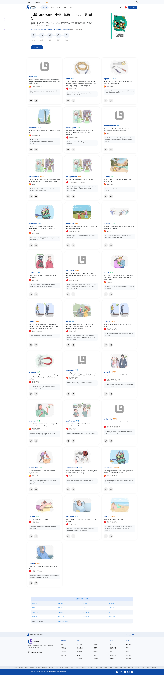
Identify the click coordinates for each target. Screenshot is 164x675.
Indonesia (77, 667)
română (148, 667)
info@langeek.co (36, 652)
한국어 (105, 667)
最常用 (79, 655)
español (21, 667)
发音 (127, 640)
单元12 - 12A (86, 617)
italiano (32, 667)
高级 (47, 2)
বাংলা (125, 667)
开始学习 (37, 47)
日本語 (96, 667)
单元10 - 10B (61, 612)
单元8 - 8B (85, 603)
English (9, 667)
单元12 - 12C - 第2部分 (63, 621)
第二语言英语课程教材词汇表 (46, 29)
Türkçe (26, 667)
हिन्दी (57, 667)
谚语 (95, 655)
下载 (133, 634)
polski (110, 667)
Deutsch (84, 667)
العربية (61, 667)
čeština (143, 667)
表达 (95, 640)
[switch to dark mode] (136, 2)
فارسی (71, 667)
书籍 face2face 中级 (62, 29)
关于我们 (63, 648)
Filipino (66, 667)
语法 (111, 640)
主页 (32, 29)
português (90, 667)
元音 (127, 648)
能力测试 (79, 651)
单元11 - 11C (61, 617)
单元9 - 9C (85, 608)
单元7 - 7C (34, 603)
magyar (154, 667)
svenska (137, 667)
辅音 (127, 651)
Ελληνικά (116, 667)
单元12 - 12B (112, 617)
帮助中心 (63, 655)
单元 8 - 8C (111, 603)
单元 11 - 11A (112, 612)
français (15, 667)
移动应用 (38, 2)
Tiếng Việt (51, 667)
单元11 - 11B (35, 617)
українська (44, 667)
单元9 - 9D (111, 608)
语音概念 (128, 655)
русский (38, 667)
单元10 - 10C (86, 612)
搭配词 (95, 648)
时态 (111, 651)
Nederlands (130, 667)
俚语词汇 (96, 644)
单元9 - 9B (60, 608)
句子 (111, 644)
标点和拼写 (113, 648)
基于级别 (79, 644)
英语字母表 (129, 644)
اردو (121, 667)
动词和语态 (113, 655)
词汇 (36, 29)
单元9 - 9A (34, 608)
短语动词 (96, 651)
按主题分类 (80, 648)
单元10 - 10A (35, 612)
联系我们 (63, 651)
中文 (101, 667)
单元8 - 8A (60, 603)
